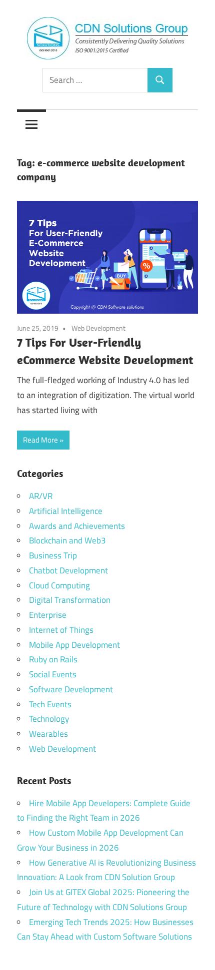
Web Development (99, 328)
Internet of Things (61, 629)
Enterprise (47, 614)
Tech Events (50, 704)
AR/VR (40, 495)
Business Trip (53, 555)
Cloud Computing (59, 585)
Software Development (71, 689)
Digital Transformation (69, 599)
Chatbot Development (68, 570)
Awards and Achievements (77, 525)
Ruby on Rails (53, 659)
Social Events (52, 674)
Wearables (48, 733)
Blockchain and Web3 (67, 540)
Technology (49, 718)
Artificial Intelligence (65, 510)
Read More (40, 440)
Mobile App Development (74, 644)
